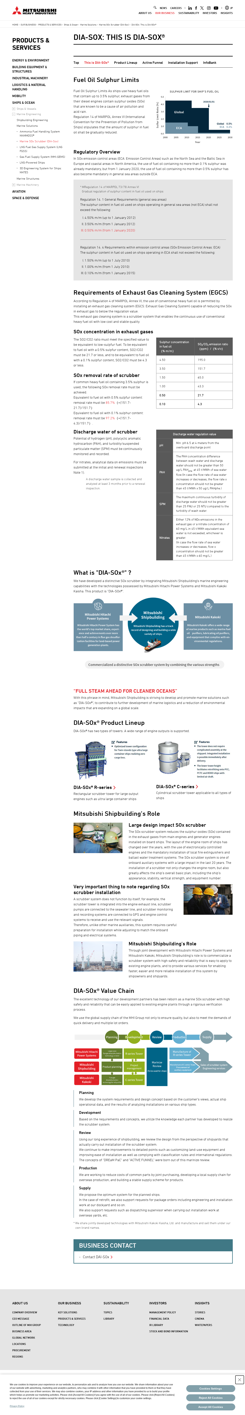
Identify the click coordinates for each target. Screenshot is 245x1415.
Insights (227, 13)
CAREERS (176, 8)
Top (76, 62)
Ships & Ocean (71, 24)
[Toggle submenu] (13, 108)
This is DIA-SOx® (96, 62)
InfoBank (209, 62)
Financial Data (159, 1318)
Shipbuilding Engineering (32, 120)
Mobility (19, 96)
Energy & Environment (30, 60)
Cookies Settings (210, 1388)
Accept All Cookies (210, 1406)
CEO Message (20, 1318)
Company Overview (24, 1312)
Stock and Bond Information (168, 1331)
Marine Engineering (29, 114)
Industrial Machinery (30, 78)
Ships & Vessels (26, 108)
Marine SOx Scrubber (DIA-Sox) (114, 24)
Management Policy (162, 1312)
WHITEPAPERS (203, 1325)
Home (15, 24)
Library (109, 1318)
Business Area (22, 1331)
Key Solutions (67, 1312)
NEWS (163, 8)
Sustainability (188, 13)
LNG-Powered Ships (32, 162)
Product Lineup (125, 62)
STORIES (200, 1312)
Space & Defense (25, 198)
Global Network (23, 1337)
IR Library (156, 1325)
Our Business (165, 13)
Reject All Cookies (211, 1397)
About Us (145, 13)
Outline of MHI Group (26, 1325)
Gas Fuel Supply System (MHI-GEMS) (42, 156)
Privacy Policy (17, 1406)
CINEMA (199, 1318)
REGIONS (17, 1356)
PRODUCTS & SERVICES (31, 44)
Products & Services (49, 24)
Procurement (21, 1350)
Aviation (18, 191)
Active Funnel (152, 62)
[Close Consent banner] (239, 1380)
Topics (108, 1312)
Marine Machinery (28, 184)
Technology (66, 1325)
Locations (19, 1344)
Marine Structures (28, 178)
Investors (210, 13)
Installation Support (183, 62)
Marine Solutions (88, 24)
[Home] (34, 10)
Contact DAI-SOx (96, 1257)
